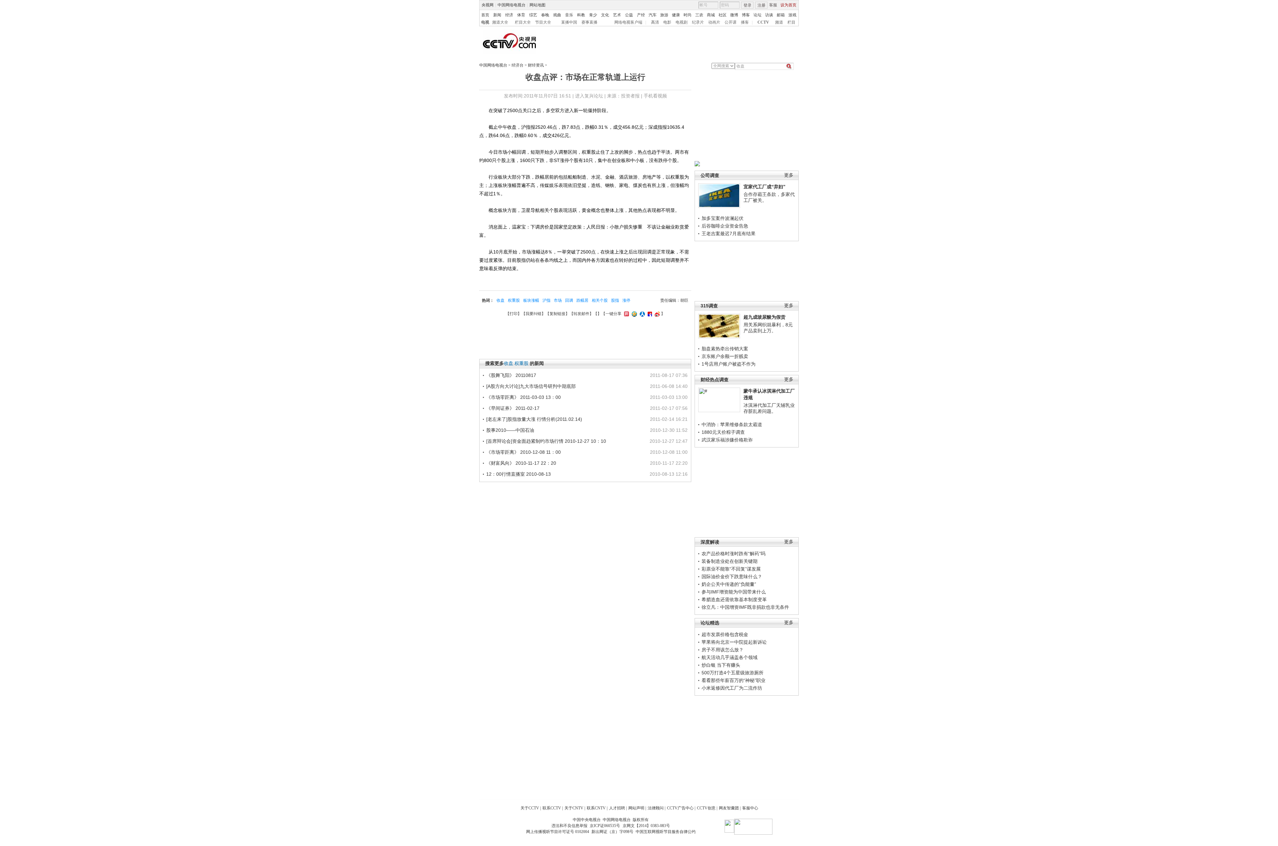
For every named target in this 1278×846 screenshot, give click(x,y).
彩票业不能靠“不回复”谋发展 (731, 569)
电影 (667, 22)
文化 (605, 15)
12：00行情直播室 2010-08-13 (518, 474)
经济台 (518, 65)
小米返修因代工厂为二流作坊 (732, 688)
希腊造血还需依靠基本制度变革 (734, 599)
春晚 (545, 15)
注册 (761, 5)
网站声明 (636, 808)
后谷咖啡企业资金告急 (725, 226)
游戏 (792, 15)
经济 (509, 15)
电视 (485, 22)
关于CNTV (573, 808)
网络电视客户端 (628, 22)
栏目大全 (523, 22)
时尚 (688, 15)
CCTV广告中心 (680, 808)
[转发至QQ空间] (633, 313)
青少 (593, 15)
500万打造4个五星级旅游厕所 (732, 672)
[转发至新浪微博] (656, 313)
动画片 (714, 22)
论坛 (757, 15)
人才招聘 (617, 808)
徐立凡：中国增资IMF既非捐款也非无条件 (745, 607)
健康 (676, 15)
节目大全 (543, 22)
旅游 (664, 15)
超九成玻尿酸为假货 (764, 317)
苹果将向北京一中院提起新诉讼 (734, 642)
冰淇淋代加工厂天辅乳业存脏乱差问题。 (769, 408)
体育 (521, 15)
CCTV (763, 22)
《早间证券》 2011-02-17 (512, 408)
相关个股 (600, 300)
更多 (788, 175)
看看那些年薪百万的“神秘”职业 (733, 680)
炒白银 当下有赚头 (721, 665)
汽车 (653, 15)
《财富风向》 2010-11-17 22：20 (521, 463)
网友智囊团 (729, 808)
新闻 (497, 15)
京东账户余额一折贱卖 (725, 356)
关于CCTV (530, 808)
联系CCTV (551, 808)
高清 (655, 22)
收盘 (501, 300)
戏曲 (557, 15)
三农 (699, 15)
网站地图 (537, 5)
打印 (514, 313)
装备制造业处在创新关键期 (729, 561)
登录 (747, 5)
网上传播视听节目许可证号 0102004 (557, 831)
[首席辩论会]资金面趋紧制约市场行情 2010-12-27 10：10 (546, 441)
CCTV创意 (706, 808)
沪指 (546, 300)
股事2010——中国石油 (510, 430)
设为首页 (788, 5)
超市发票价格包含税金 (725, 634)
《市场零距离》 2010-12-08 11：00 (523, 452)
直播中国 (569, 22)
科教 (581, 15)
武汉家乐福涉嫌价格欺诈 (727, 439)
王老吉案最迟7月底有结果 (728, 233)
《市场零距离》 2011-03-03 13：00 (523, 397)
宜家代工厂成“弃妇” (764, 186)
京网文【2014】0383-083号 (646, 825)
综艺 (533, 15)
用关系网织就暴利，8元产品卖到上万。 (768, 327)
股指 (615, 300)
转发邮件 (581, 313)
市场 (558, 300)
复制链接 (557, 313)
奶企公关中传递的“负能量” (729, 584)
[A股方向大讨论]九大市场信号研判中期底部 (531, 386)
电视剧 (682, 22)
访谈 (769, 15)
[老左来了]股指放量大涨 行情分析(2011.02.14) (534, 419)
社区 (723, 15)
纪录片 (698, 22)
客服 (773, 5)
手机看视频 (655, 95)
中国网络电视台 (512, 5)
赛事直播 (589, 22)
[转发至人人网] (641, 313)
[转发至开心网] (625, 313)
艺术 (617, 15)
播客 (745, 22)
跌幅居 (582, 300)
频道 (779, 22)
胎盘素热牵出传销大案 (725, 348)
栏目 (791, 22)
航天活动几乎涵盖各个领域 (729, 657)
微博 (734, 15)
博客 (746, 15)
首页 (485, 15)
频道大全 (500, 22)
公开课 (731, 22)
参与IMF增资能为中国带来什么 (734, 591)
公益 (629, 15)
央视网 (488, 5)
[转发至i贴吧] (649, 313)
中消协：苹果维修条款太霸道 (732, 424)
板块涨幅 (531, 300)
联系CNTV (596, 808)
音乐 (569, 15)
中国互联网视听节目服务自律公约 (666, 831)
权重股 (514, 300)
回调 (569, 300)
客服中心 (750, 808)
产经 (641, 15)
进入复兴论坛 (589, 95)
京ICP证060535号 (605, 825)
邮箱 (781, 15)
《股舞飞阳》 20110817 (511, 375)
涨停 (626, 300)
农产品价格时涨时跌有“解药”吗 (733, 553)
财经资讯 (536, 65)
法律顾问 (656, 808)
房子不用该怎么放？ (723, 649)
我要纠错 (533, 313)
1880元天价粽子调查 (723, 432)
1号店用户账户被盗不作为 (728, 364)
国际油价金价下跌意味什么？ (732, 576)
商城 (711, 15)
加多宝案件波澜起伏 (723, 218)
